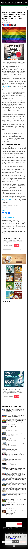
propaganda (8, 226)
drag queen (21, 222)
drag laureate (14, 222)
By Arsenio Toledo (14, 418)
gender (6, 223)
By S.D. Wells (13, 450)
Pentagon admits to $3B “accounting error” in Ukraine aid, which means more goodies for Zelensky (15, 428)
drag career (16, 101)
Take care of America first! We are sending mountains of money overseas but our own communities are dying (15, 512)
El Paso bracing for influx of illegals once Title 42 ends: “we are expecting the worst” (16, 490)
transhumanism (5, 228)
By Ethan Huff (13, 435)
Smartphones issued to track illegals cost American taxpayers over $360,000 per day (15, 454)
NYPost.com (5, 207)
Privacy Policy (13, 538)
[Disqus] (14, 320)
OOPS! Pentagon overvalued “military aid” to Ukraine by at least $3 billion (15, 433)
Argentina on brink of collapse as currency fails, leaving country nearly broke (15, 459)
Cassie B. (9, 22)
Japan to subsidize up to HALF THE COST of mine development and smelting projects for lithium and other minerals (15, 506)
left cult (19, 225)
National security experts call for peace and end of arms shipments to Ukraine (15, 416)
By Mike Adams (13, 477)
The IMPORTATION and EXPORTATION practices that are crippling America (16, 449)
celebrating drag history (7, 199)
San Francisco (15, 226)
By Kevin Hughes (13, 482)
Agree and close (15, 541)
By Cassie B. (13, 424)
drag (9, 222)
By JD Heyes (13, 460)
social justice (22, 226)
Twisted (12, 228)
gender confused (13, 223)
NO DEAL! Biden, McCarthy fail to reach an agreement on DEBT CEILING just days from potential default (15, 410)
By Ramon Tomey (14, 430)
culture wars (5, 222)
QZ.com (3, 210)
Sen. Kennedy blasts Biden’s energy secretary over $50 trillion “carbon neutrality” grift (16, 500)
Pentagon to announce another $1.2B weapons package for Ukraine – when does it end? (16, 485)
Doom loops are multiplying (12, 463)
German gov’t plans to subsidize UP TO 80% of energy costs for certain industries (16, 480)
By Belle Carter (13, 413)
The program (5, 118)
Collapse (21, 220)
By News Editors (13, 440)
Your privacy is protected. (7, 249)
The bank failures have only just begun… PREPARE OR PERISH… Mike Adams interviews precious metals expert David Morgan (16, 474)
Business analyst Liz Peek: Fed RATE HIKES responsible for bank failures (15, 495)
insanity (14, 225)
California (15, 220)
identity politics (8, 225)
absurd (11, 220)
